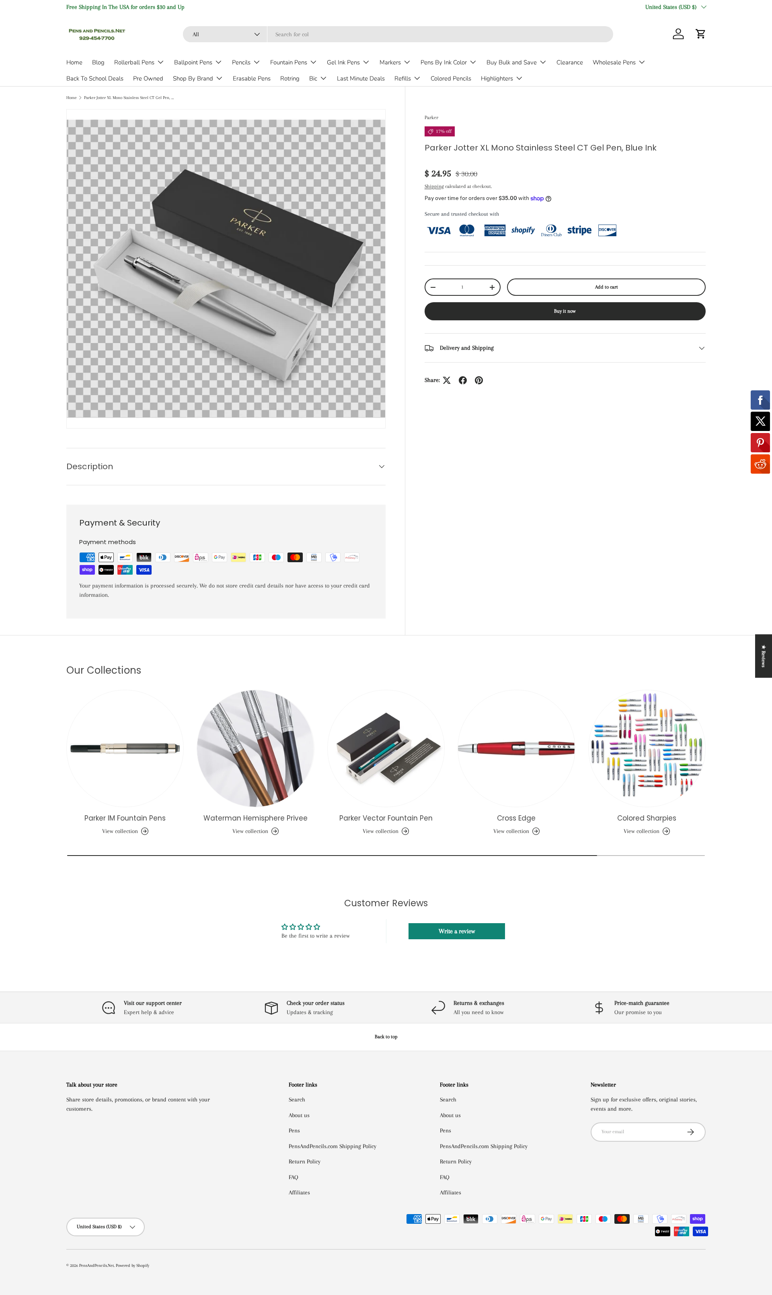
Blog (98, 62)
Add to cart (606, 287)
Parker (431, 117)
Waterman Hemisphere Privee (255, 818)
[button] (701, 34)
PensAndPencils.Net (96, 1265)
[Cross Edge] (516, 748)
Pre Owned (148, 78)
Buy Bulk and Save (512, 62)
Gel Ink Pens (343, 62)
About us (299, 1115)
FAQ (293, 1177)
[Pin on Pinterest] (479, 380)
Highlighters (497, 78)
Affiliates (299, 1192)
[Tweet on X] (447, 380)
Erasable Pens (252, 78)
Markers (390, 62)
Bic (313, 78)
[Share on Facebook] (463, 380)
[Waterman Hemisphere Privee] (255, 748)
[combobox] (398, 34)
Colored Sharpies (646, 818)
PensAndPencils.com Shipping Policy (332, 1146)
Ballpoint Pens (193, 62)
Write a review (457, 931)
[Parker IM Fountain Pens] (125, 748)
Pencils (241, 62)
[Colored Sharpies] (647, 748)
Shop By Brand (193, 78)
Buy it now (565, 311)
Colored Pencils (451, 78)
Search (297, 1099)
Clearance (569, 62)
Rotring (290, 78)
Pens (294, 1130)
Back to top (386, 1036)
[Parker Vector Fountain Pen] (386, 748)
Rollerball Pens (134, 62)
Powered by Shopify (132, 1265)
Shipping (434, 186)
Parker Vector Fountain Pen (386, 818)
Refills (402, 78)
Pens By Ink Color (444, 62)
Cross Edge (516, 818)
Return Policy (304, 1161)
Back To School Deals (94, 78)
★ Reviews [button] (763, 656)
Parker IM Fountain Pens (125, 818)
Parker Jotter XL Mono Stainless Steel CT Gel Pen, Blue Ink (129, 97)
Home (74, 62)
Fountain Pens (288, 62)
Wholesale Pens (614, 62)
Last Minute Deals (361, 78)
